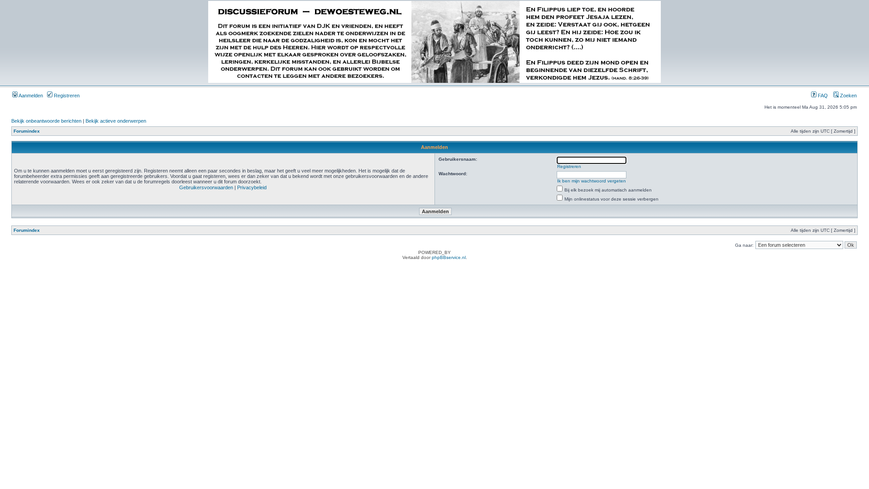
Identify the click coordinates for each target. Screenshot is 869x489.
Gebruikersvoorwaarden (206, 187)
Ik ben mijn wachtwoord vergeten (591, 180)
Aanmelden (30, 95)
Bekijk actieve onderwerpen (116, 121)
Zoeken (848, 95)
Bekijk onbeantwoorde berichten (46, 121)
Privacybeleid (252, 187)
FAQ (822, 95)
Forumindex (27, 131)
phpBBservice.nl (449, 257)
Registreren (66, 95)
